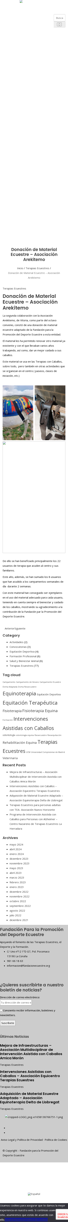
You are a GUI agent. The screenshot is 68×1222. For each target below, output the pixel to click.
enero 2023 (17, 887)
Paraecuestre (41, 735)
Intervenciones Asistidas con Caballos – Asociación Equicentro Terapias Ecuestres (30, 1076)
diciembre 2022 (19, 891)
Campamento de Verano (27, 682)
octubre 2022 (18, 901)
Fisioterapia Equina (40, 710)
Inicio (20, 268)
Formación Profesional (23, 656)
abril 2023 (16, 873)
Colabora (11, 218)
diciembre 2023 (19, 858)
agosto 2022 (17, 910)
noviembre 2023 (19, 863)
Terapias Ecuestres (37, 268)
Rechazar (19, 1219)
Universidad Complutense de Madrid (48, 752)
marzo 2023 (17, 877)
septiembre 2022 (20, 906)
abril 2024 (16, 849)
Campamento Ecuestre (50, 682)
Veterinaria (10, 758)
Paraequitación (54, 735)
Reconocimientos (20, 96)
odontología (9, 735)
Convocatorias (18, 646)
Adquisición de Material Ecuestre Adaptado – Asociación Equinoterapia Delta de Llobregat (29, 1098)
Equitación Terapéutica (30, 702)
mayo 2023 (16, 868)
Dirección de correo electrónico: (20, 997)
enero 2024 (17, 854)
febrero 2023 (18, 882)
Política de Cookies (56, 1139)
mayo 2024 (16, 844)
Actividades (16, 642)
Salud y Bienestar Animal (24, 661)
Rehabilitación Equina (20, 742)
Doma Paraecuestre (27, 687)
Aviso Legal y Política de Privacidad (22, 1139)
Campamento (9, 682)
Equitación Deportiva (22, 651)
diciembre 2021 (19, 920)
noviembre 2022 (19, 896)
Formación (8, 720)
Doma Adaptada (10, 687)
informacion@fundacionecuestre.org (28, 965)
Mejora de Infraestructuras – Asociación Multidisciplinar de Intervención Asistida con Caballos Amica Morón (36, 776)
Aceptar (9, 1219)
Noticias (11, 226)
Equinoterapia (19, 693)
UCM (28, 752)
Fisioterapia (12, 710)
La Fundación (11, 17)
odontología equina (25, 735)
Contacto (11, 235)
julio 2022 (15, 915)
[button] (58, 7)
